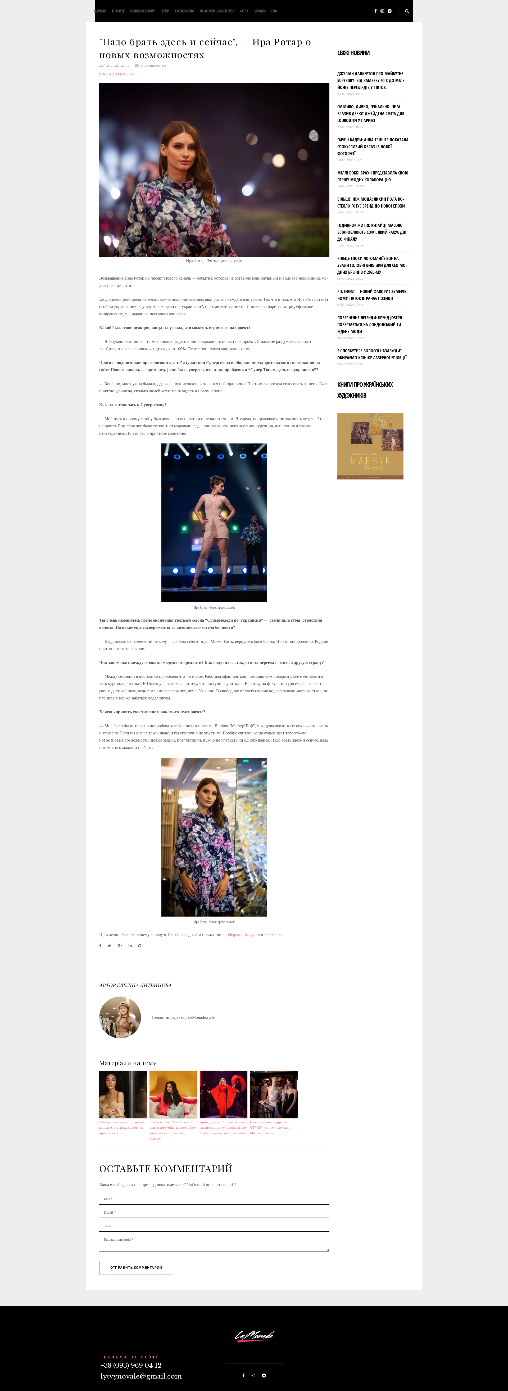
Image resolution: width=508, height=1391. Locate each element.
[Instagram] (382, 11)
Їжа (274, 11)
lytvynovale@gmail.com (141, 1376)
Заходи (259, 11)
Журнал (100, 11)
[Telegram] (390, 11)
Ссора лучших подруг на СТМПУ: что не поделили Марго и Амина (269, 1127)
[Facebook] (375, 11)
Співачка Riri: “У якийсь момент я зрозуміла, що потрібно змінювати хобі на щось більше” (172, 1130)
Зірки (165, 11)
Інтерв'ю (123, 74)
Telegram (233, 934)
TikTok (173, 934)
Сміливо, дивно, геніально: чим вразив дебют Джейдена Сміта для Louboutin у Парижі (370, 113)
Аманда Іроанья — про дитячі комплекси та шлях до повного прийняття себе (121, 1127)
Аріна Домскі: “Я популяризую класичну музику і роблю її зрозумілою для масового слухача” (223, 1127)
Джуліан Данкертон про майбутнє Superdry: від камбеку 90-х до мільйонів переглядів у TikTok (371, 80)
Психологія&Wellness (217, 11)
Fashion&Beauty (142, 11)
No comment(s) (153, 66)
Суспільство (184, 11)
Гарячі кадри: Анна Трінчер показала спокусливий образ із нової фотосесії (373, 146)
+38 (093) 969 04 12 (131, 1365)
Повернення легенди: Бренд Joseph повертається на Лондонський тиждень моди (369, 324)
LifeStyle (118, 11)
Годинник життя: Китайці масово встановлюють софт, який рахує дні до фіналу (371, 232)
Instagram (252, 934)
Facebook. (273, 934)
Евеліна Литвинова (144, 985)
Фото (244, 11)
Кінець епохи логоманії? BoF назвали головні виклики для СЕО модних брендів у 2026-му (372, 265)
